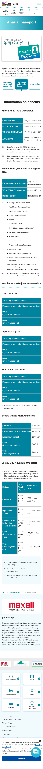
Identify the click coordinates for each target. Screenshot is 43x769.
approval (21, 759)
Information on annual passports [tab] (8, 84)
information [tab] (35, 84)
